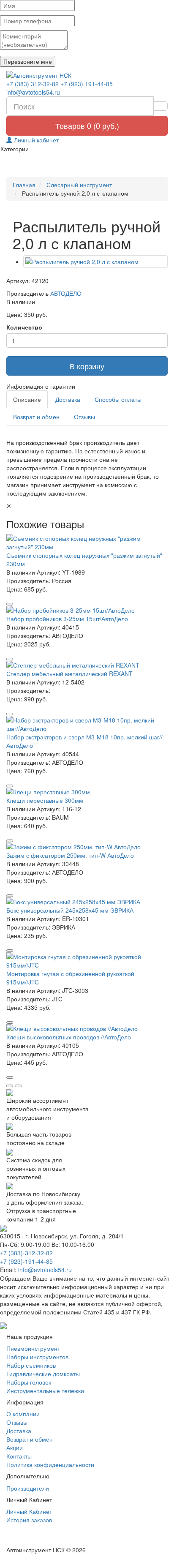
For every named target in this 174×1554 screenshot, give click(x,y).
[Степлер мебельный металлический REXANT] (87, 665)
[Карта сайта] (3, 1324)
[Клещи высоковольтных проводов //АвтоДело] (87, 1028)
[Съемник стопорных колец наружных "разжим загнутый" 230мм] (87, 542)
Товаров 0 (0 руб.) (87, 125)
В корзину (87, 365)
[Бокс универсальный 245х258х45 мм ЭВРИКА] (87, 901)
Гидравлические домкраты (43, 1373)
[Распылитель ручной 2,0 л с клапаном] (95, 261)
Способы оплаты (118, 399)
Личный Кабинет (29, 1511)
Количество (24, 327)
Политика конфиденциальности (50, 1464)
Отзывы (84, 416)
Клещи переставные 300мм (44, 800)
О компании (23, 1414)
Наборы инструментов (37, 1356)
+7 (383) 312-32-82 (32, 83)
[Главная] (87, 75)
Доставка (67, 399)
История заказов (29, 1520)
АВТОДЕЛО (66, 293)
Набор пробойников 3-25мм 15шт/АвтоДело (67, 618)
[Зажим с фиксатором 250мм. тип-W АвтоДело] (87, 846)
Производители (27, 1488)
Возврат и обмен (36, 416)
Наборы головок (28, 1382)
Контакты (19, 1456)
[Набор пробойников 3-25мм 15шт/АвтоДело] (87, 610)
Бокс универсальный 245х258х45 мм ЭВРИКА (69, 910)
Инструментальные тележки (45, 1390)
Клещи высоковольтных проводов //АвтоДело (68, 1037)
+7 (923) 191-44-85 (86, 83)
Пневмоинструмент (33, 1348)
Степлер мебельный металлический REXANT (69, 673)
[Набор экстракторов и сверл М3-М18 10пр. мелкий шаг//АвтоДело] (87, 724)
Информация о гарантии (40, 386)
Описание (27, 399)
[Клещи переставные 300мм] (87, 792)
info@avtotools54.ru (33, 92)
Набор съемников (31, 1365)
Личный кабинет (35, 140)
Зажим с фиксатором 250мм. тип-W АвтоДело (70, 855)
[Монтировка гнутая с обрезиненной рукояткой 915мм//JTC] (87, 960)
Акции (14, 1447)
